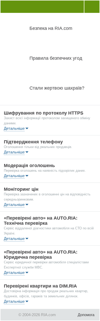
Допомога (86, 315)
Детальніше (14, 128)
